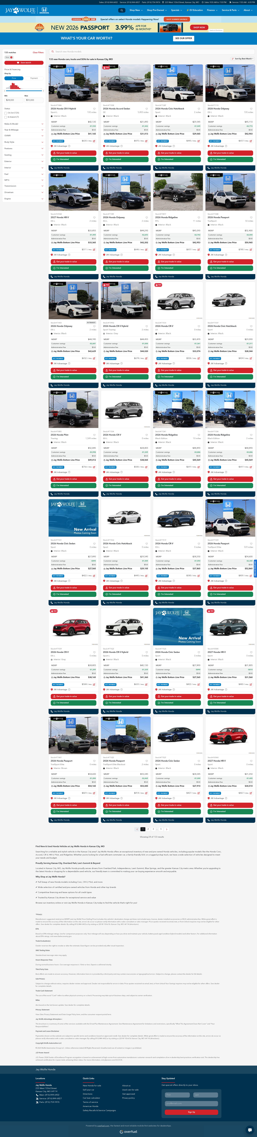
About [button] (247, 10)
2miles (197, 112)
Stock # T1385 (108, 214)
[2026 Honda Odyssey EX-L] (230, 83)
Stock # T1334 (213, 431)
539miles (248, 547)
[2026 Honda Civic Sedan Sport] (74, 518)
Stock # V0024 (56, 214)
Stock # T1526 (160, 649)
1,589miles (91, 439)
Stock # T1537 (213, 323)
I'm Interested (62, 159)
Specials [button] (175, 10)
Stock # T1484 (213, 214)
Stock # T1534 (108, 431)
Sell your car (88, 1090)
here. (109, 1014)
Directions (87, 1094)
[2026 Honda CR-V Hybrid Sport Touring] (126, 300)
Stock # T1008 (108, 105)
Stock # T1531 (56, 540)
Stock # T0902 (108, 323)
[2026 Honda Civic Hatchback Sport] (178, 83)
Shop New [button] (135, 10)
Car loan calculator (91, 1098)
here (78, 1014)
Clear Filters (38, 53)
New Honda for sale (92, 1086)
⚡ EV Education (194, 10)
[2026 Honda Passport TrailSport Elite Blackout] (126, 735)
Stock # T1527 (160, 757)
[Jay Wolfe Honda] (27, 10)
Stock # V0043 (213, 757)
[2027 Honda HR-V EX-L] (74, 192)
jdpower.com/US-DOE (113, 1060)
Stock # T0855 (56, 431)
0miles (197, 330)
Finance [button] (211, 10)
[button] (181, 2)
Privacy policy (128, 1098)
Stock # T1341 (160, 431)
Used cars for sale (130, 1090)
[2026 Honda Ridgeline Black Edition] (178, 409)
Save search (25, 63)
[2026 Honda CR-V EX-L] (126, 409)
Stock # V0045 (213, 649)
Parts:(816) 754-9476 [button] (49, 1102)
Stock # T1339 (213, 540)
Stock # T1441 (56, 757)
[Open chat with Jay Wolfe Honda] (249, 1129)
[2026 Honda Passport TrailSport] (230, 192)
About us (126, 1086)
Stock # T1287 (160, 105)
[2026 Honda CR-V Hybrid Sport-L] (74, 83)
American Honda (90, 1106)
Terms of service (90, 1102)
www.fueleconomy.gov (62, 936)
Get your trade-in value (66, 153)
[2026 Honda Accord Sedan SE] (126, 83)
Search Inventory (121, 10)
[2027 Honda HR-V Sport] (230, 626)
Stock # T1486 (56, 105)
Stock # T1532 (108, 540)
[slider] (4, 90)
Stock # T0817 (160, 214)
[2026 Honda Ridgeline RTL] (178, 192)
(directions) (133, 924)
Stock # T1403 (56, 323)
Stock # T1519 (160, 540)
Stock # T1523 (108, 649)
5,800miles (143, 112)
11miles (197, 221)
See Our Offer (183, 38)
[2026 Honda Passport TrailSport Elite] (230, 518)
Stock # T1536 (160, 323)
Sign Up (191, 1112)
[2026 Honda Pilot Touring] (74, 409)
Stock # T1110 (213, 105)
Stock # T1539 (56, 649)
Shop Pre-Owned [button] (155, 10)
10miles (197, 439)
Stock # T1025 (108, 757)
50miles (249, 221)
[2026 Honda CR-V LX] (178, 300)
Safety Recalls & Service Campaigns (99, 1111)
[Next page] (166, 829)
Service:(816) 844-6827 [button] (50, 1099)
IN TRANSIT (91, 322)
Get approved (128, 1094)
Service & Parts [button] (229, 10)
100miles (91, 112)
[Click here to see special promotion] (128, 19)
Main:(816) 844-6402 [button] (49, 1095)
